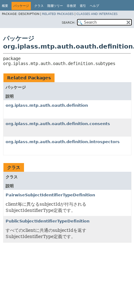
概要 (5, 5)
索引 (83, 5)
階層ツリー (55, 5)
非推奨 (71, 5)
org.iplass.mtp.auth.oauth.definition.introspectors (63, 141)
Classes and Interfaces (96, 14)
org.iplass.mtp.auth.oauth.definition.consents (58, 123)
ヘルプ (94, 5)
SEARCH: (68, 22)
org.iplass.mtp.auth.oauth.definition (47, 105)
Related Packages (58, 14)
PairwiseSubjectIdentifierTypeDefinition (50, 195)
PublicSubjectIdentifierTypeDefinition (47, 221)
